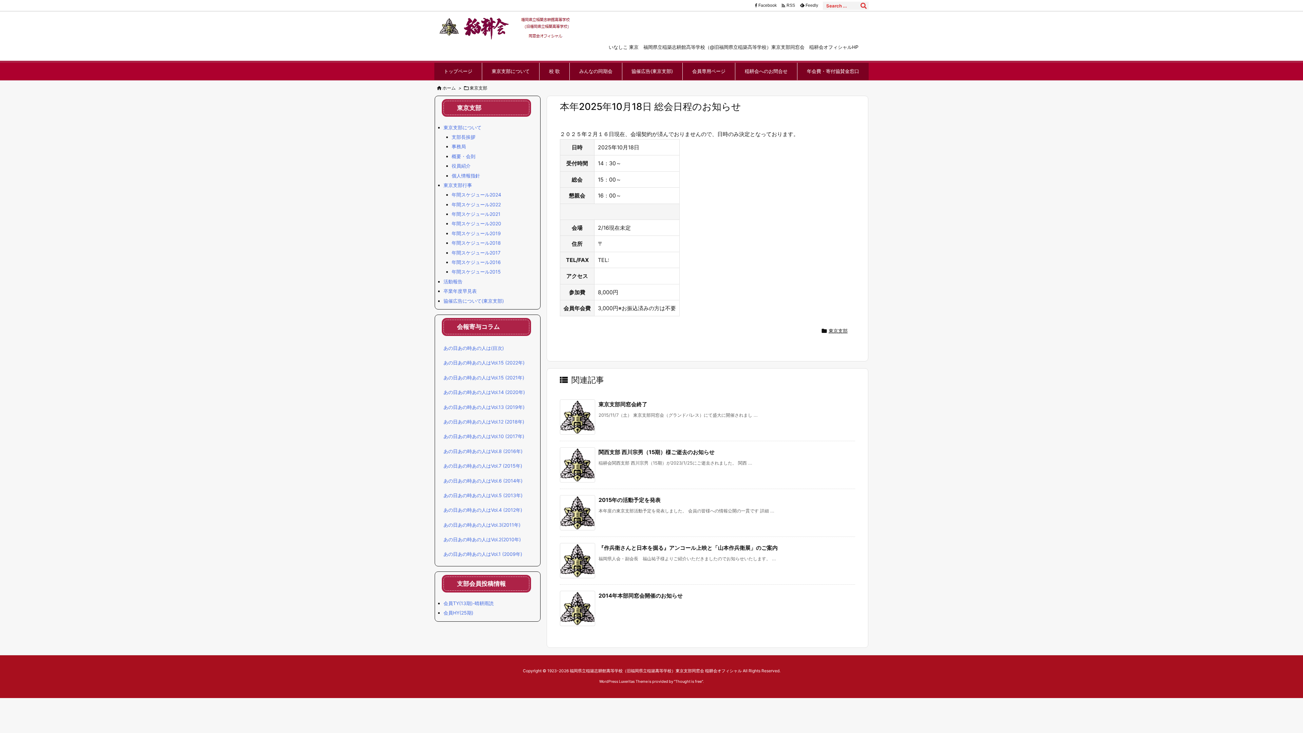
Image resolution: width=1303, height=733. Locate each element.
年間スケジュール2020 (476, 223)
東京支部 (478, 88)
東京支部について (462, 127)
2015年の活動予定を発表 (630, 499)
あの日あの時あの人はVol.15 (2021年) (483, 377)
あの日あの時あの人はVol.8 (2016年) (483, 451)
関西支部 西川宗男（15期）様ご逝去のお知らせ (657, 452)
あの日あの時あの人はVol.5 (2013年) (483, 495)
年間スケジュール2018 (476, 243)
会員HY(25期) (458, 613)
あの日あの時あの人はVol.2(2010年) (482, 539)
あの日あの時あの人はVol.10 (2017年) (483, 436)
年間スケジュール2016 (476, 262)
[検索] (863, 6)
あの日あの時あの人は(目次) (473, 348)
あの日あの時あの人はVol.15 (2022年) (484, 362)
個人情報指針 (466, 175)
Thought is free (688, 681)
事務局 (459, 146)
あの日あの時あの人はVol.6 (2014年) (483, 481)
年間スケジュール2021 (476, 214)
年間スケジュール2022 (476, 204)
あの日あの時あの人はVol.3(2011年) (482, 525)
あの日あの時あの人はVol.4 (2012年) (482, 510)
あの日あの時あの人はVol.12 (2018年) (483, 422)
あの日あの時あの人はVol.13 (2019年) (484, 407)
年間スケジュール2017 (476, 253)
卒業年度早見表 (460, 291)
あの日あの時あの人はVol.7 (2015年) (482, 466)
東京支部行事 (457, 185)
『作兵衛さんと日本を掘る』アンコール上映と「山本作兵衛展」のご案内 (688, 547)
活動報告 (452, 281)
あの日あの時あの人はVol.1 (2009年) (482, 554)
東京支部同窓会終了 (623, 404)
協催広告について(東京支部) (473, 301)
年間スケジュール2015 (476, 272)
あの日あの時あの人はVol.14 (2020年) (484, 392)
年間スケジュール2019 (476, 233)
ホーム (449, 88)
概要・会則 (463, 156)
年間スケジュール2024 (476, 195)
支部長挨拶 (463, 137)
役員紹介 (461, 166)
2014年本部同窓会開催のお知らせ (641, 595)
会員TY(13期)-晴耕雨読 (468, 603)
